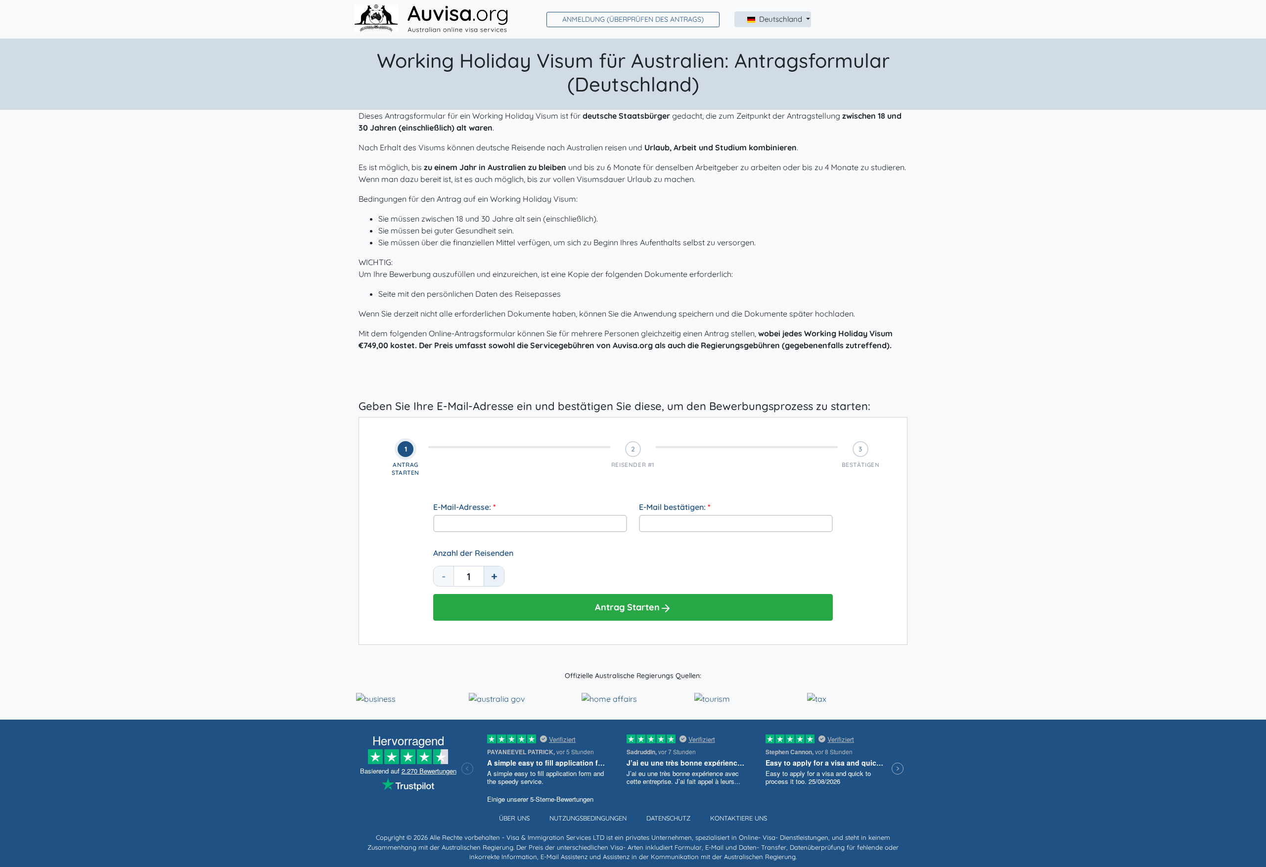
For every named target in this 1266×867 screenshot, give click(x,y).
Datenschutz (668, 818)
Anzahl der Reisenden (473, 553)
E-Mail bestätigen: (675, 507)
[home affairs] (609, 698)
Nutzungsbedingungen (588, 818)
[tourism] (712, 698)
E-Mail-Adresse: (464, 507)
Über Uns (514, 818)
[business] (376, 698)
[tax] (816, 698)
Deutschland (781, 19)
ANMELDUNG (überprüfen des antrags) (633, 19)
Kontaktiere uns (738, 818)
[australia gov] (497, 698)
